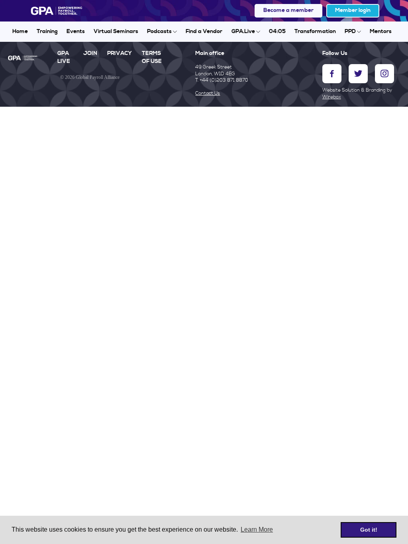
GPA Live (63, 57)
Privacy (119, 53)
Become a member (288, 10)
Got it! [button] (368, 529)
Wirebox (331, 97)
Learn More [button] (257, 529)
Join (90, 53)
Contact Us (207, 93)
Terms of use (152, 57)
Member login (353, 10)
